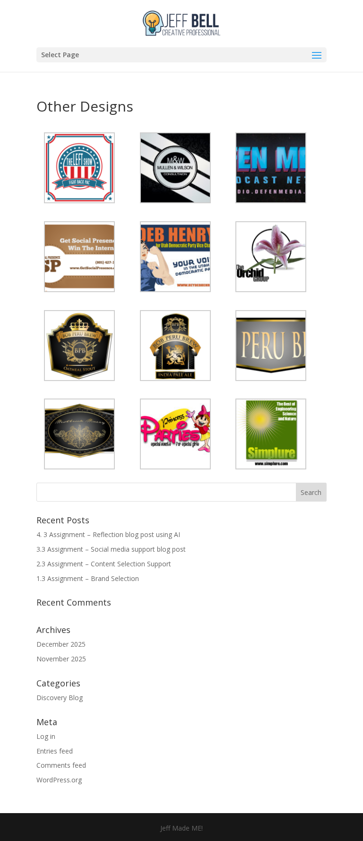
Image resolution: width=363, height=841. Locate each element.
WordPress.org (59, 779)
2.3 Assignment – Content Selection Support (103, 563)
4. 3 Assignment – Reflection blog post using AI (108, 534)
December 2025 (61, 644)
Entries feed (54, 750)
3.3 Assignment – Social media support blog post (111, 549)
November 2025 (61, 658)
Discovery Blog (59, 697)
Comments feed (61, 765)
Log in (45, 736)
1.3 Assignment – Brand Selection (87, 578)
